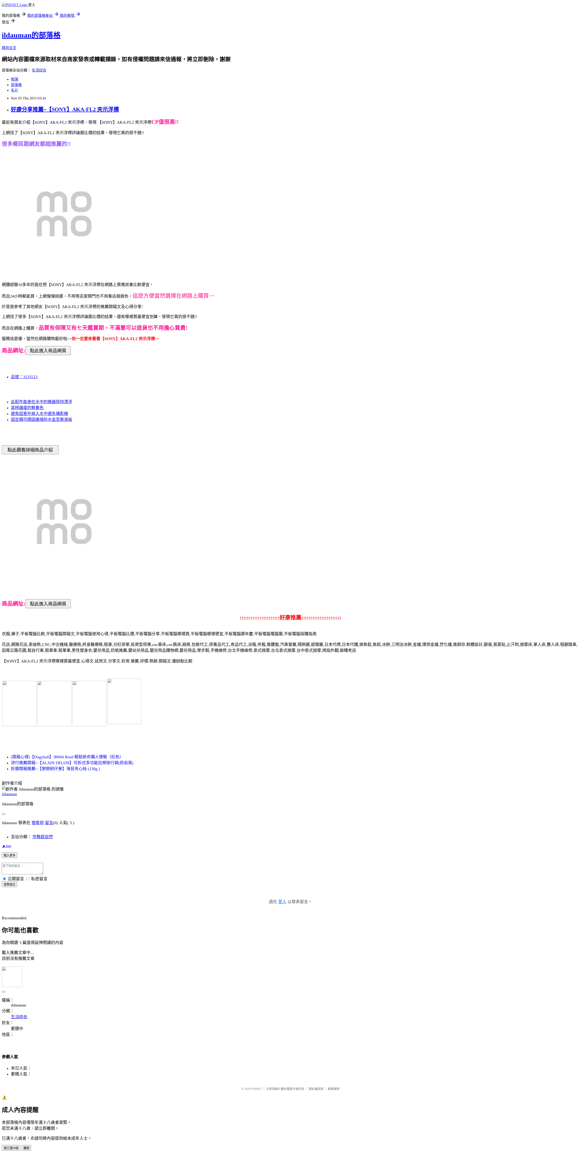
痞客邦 (38, 823)
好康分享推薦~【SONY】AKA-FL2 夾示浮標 (65, 109)
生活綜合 (39, 70)
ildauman (9, 794)
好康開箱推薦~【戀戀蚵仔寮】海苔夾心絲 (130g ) (55, 768)
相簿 (14, 79)
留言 (49, 823)
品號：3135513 (24, 377)
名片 (14, 90)
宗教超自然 (42, 837)
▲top (6, 845)
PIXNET (256, 1088)
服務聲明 (334, 1088)
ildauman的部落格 (31, 35)
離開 (26, 1148)
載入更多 (9, 855)
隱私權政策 (316, 1088)
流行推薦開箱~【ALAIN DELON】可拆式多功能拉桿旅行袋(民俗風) (72, 763)
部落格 (16, 85)
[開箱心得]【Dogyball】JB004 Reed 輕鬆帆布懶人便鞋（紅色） (67, 757)
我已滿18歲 (11, 1148)
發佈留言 (9, 884)
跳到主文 (9, 48)
